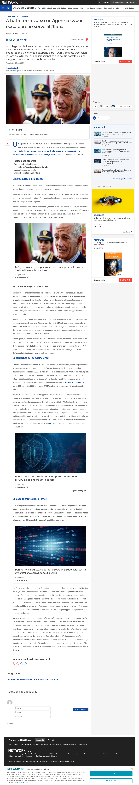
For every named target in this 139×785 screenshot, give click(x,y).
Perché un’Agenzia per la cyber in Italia (32, 167)
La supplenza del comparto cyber (27, 170)
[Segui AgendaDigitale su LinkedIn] (48, 740)
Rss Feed (28, 744)
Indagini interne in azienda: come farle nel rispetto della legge (33, 679)
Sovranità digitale (59, 8)
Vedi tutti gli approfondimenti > (122, 179)
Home (8, 34)
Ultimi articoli (47, 8)
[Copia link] (21, 39)
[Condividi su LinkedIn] (10, 39)
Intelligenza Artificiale (94, 8)
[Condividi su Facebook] (6, 39)
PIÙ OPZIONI (111, 780)
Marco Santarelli (12, 68)
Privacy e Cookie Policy (40, 744)
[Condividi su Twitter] (14, 39)
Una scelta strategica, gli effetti (27, 173)
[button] (6, 8)
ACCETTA (111, 773)
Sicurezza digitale (20, 34)
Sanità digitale (129, 8)
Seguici (38, 740)
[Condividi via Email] (18, 39)
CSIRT (50, 423)
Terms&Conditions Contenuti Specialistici (63, 744)
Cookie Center (82, 744)
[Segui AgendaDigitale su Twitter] (53, 740)
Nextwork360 (12, 754)
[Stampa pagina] (25, 39)
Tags (21, 744)
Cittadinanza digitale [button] (75, 8)
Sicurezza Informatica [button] (111, 8)
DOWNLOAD (125, 62)
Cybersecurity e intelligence (25, 164)
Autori (16, 744)
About (10, 744)
